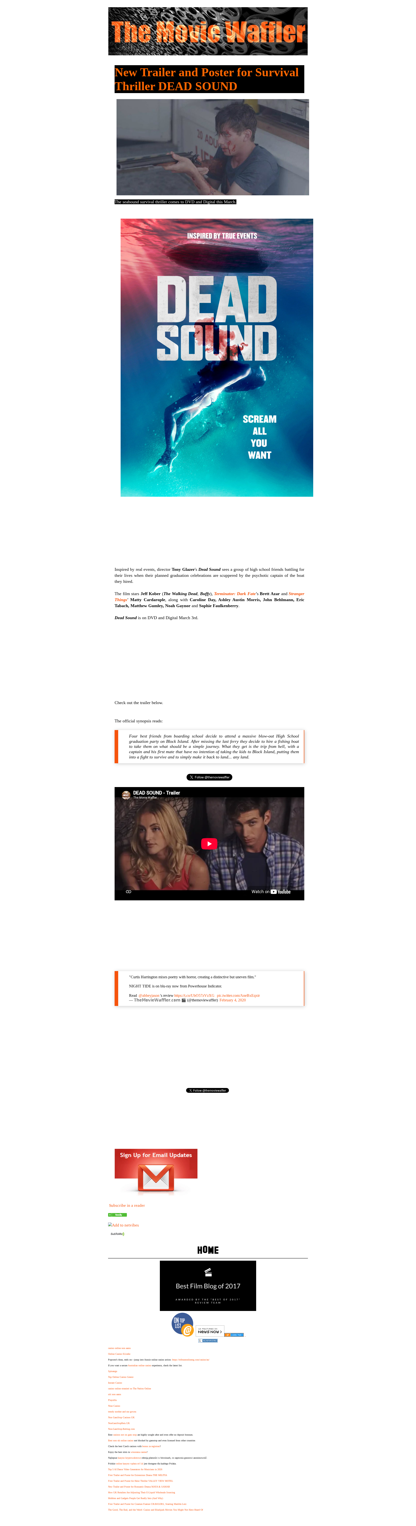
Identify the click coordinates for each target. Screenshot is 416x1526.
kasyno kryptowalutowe (129, 1457)
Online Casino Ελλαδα (119, 1354)
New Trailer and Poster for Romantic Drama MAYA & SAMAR (139, 1486)
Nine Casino (114, 1406)
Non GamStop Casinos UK (121, 1417)
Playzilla (112, 1400)
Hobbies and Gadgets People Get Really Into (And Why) (135, 1498)
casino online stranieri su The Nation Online (129, 1388)
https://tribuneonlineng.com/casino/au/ (190, 1359)
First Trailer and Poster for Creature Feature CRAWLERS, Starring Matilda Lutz (147, 1504)
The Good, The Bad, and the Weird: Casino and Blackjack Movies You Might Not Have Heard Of (155, 1509)
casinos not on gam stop (125, 1434)
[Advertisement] (209, 660)
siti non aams (114, 1394)
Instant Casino (115, 1382)
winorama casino (139, 1452)
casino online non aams (119, 1348)
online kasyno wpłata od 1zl (129, 1463)
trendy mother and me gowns (122, 1411)
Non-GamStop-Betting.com (121, 1429)
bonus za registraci (151, 1446)
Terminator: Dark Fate (234, 593)
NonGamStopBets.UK (119, 1423)
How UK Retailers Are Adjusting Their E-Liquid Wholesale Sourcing (141, 1492)
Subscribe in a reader (127, 1205)
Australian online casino (139, 1365)
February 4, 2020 (233, 1000)
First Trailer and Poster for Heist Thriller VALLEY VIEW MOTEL (140, 1481)
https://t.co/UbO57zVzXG (194, 995)
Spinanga (112, 1371)
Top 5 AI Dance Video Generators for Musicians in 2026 (135, 1469)
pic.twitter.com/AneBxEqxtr (238, 995)
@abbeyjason (149, 995)
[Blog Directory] (234, 1335)
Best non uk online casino (120, 1440)
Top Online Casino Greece (120, 1377)
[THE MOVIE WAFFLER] (117, 1215)
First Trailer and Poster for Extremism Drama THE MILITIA (137, 1475)
